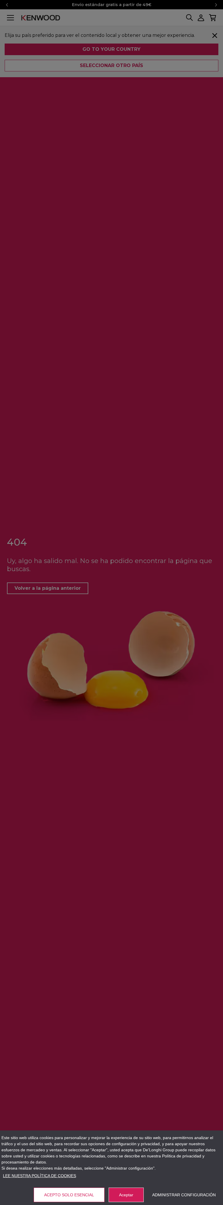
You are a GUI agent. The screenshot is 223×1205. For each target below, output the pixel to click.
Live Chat (202, 1193)
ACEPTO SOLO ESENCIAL (69, 1195)
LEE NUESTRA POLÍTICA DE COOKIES (39, 1175)
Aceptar (126, 1195)
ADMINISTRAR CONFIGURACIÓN (184, 1195)
